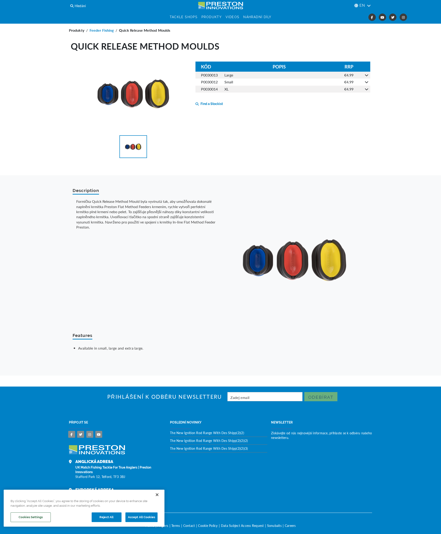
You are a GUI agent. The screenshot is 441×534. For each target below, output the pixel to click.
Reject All (106, 517)
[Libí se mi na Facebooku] (71, 434)
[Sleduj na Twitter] (80, 434)
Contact (189, 525)
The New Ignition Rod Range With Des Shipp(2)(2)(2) (209, 440)
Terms (175, 525)
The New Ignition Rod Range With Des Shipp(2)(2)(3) (209, 448)
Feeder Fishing (102, 30)
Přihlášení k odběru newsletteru (164, 396)
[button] (133, 146)
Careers (290, 525)
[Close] (157, 495)
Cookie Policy (208, 525)
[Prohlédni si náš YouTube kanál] (98, 434)
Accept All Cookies (141, 517)
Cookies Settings (31, 517)
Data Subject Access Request (242, 525)
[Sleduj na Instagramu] (89, 434)
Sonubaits (274, 525)
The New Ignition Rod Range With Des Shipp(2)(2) (207, 432)
